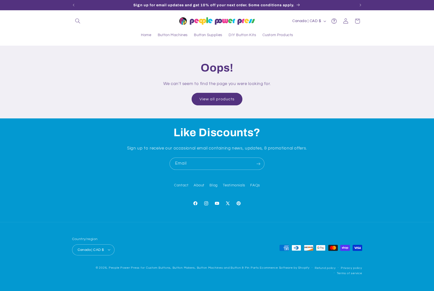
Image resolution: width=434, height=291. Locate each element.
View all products (217, 99)
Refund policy (325, 268)
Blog (213, 185)
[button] (78, 21)
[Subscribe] (258, 164)
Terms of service (349, 273)
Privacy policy (351, 268)
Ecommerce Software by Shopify (284, 267)
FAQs (255, 185)
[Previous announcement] (73, 5)
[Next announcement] (360, 5)
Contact (181, 185)
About (199, 185)
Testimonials (234, 185)
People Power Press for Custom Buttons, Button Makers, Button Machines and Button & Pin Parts (184, 267)
